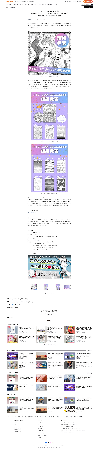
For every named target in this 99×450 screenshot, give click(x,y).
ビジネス (39, 4)
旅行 (17, 4)
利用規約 (46, 445)
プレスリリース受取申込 (42, 433)
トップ (7, 416)
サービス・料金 (16, 424)
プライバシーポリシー (54, 445)
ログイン (39, 424)
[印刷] (19, 304)
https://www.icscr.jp (31, 212)
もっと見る (89, 350)
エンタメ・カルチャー (16, 298)
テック (43, 4)
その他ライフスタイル (24, 301)
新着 (7, 4)
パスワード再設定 (41, 426)
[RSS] (53, 442)
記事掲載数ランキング (18, 429)
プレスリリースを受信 (77, 1)
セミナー (39, 437)
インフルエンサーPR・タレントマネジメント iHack (70, 428)
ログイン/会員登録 (88, 1)
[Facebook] (13, 304)
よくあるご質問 (40, 430)
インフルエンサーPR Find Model (67, 426)
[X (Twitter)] (15, 304)
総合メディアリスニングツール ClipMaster (69, 424)
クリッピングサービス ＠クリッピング (68, 422)
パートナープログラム (39, 445)
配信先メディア (16, 426)
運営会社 (32, 445)
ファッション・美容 (22, 4)
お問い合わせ (49, 314)
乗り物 (51, 4)
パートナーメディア (17, 427)
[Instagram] (50, 442)
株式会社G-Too (30, 19)
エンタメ (10, 4)
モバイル (47, 4)
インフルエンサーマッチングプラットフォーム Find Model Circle (73, 430)
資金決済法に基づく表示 (64, 445)
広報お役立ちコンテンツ (18, 431)
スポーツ (35, 4)
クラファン (55, 4)
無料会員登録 (40, 422)
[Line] (17, 304)
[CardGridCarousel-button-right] (71, 287)
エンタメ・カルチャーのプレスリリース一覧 (18, 416)
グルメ (14, 4)
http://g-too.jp (36, 240)
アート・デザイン (15, 301)
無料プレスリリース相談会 (42, 435)
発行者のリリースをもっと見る (49, 344)
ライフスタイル (30, 4)
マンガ (31, 301)
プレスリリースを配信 (67, 1)
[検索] (92, 5)
